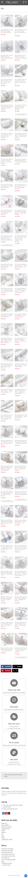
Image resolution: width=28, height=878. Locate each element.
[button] (2, 2)
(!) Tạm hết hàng (21, 114)
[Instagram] (9, 813)
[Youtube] (6, 813)
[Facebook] (3, 813)
